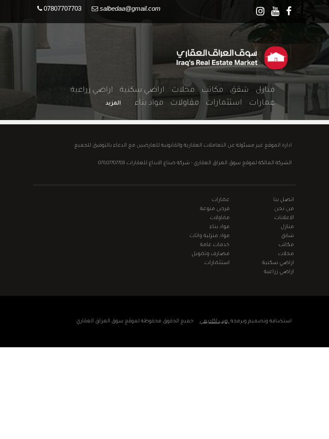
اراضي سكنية (138, 90)
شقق (236, 90)
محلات (179, 90)
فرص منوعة (215, 209)
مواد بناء (145, 103)
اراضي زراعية (88, 90)
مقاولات (181, 103)
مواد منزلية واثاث (209, 236)
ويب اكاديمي (214, 322)
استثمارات (220, 103)
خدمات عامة (215, 245)
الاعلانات (284, 218)
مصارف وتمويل (210, 254)
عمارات (258, 103)
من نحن (284, 209)
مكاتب (208, 90)
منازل (262, 90)
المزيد (113, 103)
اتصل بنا (283, 200)
